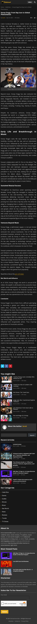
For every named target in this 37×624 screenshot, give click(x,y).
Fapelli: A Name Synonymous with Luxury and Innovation (22, 480)
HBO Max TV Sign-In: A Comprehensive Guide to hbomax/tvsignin (24, 472)
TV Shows (5, 521)
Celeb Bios (8, 7)
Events (4, 495)
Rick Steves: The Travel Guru (21, 392)
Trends (4, 518)
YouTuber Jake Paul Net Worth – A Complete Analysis (23, 570)
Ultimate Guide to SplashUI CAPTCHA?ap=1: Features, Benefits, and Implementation (24, 455)
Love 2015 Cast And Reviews (21, 561)
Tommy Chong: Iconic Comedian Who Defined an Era (23, 377)
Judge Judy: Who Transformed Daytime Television (24, 400)
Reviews (4, 515)
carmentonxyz (17, 444)
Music (4, 505)
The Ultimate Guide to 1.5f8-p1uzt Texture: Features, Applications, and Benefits (23, 463)
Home (2, 7)
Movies (4, 502)
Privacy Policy (24, 621)
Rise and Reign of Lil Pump (20, 415)
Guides (4, 499)
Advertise (11, 621)
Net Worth (5, 508)
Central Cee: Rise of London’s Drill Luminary (22, 385)
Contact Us (17, 621)
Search (32, 435)
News (4, 512)
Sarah (3, 18)
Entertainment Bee (15, 618)
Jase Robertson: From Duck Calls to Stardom (23, 408)
